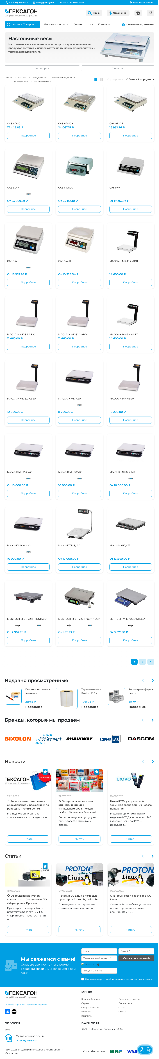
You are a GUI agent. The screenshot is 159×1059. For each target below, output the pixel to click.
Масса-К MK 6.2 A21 (19, 545)
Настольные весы (42, 81)
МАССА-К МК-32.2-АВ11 (123, 334)
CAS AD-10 (13, 123)
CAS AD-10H (65, 123)
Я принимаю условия (118, 979)
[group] (28, 698)
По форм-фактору (19, 81)
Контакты (104, 24)
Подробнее (28, 135)
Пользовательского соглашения (131, 979)
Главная (8, 77)
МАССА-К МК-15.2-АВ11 (123, 261)
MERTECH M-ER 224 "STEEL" (127, 618)
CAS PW (114, 187)
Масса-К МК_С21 (119, 545)
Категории (42, 68)
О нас (90, 24)
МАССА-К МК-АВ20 (121, 398)
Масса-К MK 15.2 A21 (19, 472)
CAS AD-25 (116, 123)
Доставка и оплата (56, 24)
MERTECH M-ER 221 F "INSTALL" (27, 618)
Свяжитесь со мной (136, 958)
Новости (15, 761)
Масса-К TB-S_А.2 (69, 545)
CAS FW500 (65, 187)
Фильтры (118, 68)
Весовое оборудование (63, 77)
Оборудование (39, 77)
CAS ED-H (13, 187)
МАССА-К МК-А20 (69, 398)
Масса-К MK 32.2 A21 (122, 472)
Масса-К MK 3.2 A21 (70, 472)
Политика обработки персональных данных (26, 1004)
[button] (143, 680)
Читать (28, 838)
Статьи (13, 856)
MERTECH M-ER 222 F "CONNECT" (79, 618)
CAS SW (12, 261)
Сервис (78, 24)
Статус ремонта (90, 1007)
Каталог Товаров (90, 999)
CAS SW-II (64, 261)
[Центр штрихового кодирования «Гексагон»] (21, 13)
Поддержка (125, 1003)
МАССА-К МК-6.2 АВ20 (21, 398)
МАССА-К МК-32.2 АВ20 (73, 334)
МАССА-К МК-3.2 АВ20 (21, 334)
